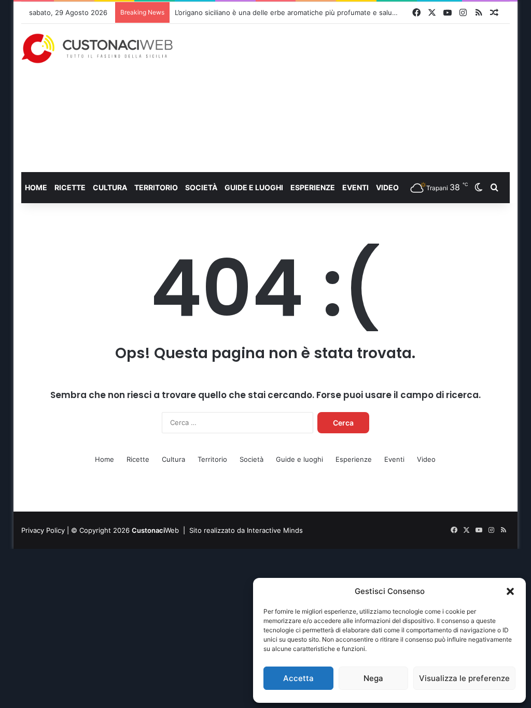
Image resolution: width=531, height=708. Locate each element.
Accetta (298, 678)
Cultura (110, 187)
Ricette (70, 187)
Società (201, 187)
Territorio (156, 187)
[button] (510, 591)
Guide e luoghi (254, 187)
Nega (373, 678)
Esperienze (312, 187)
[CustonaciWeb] (97, 48)
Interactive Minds (275, 530)
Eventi (355, 187)
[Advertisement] (360, 97)
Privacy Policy (43, 530)
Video (387, 187)
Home (36, 187)
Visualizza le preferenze (464, 678)
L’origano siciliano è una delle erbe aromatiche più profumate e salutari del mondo (307, 12)
